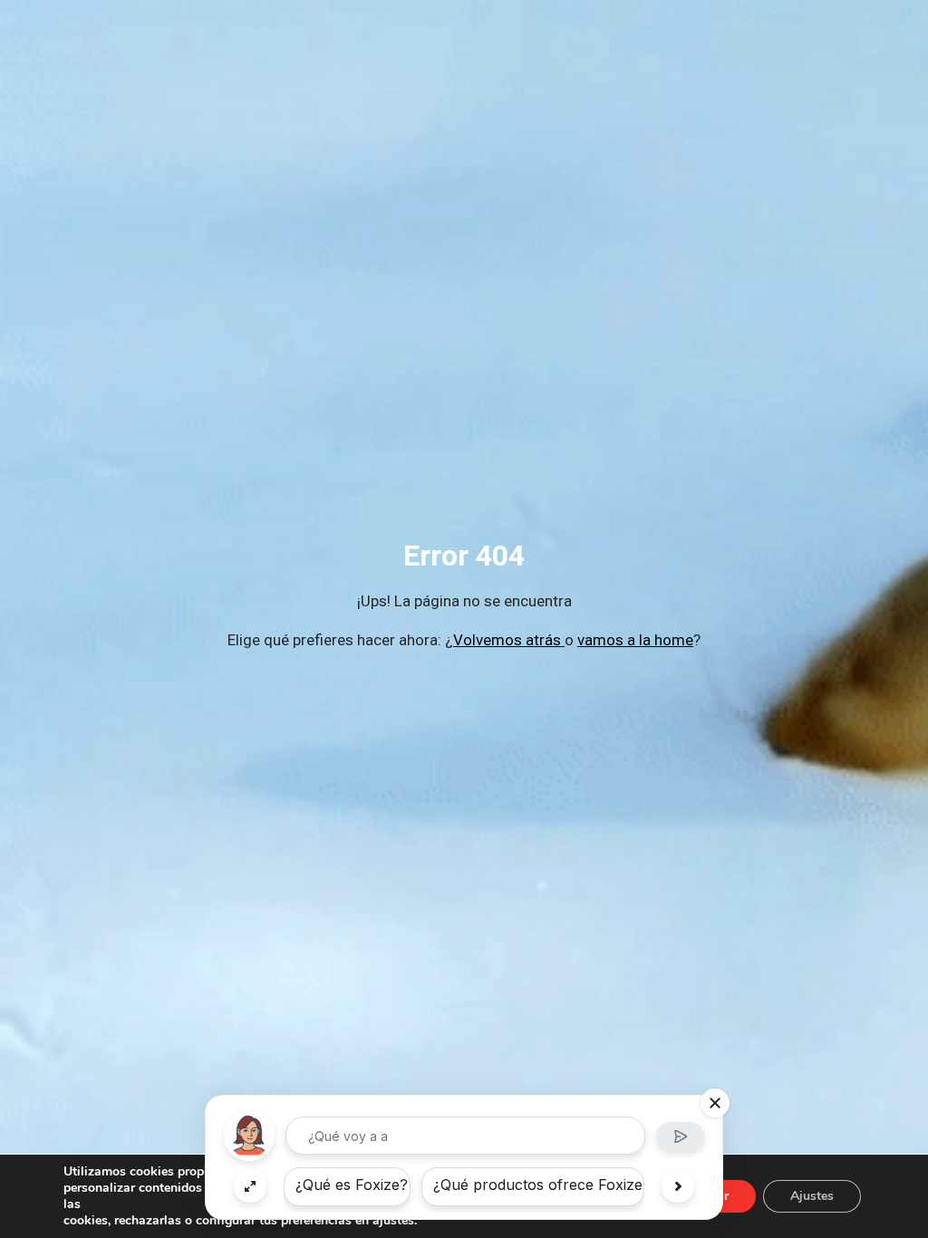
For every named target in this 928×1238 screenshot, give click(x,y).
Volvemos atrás (509, 640)
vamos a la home (635, 640)
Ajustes (812, 1195)
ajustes (393, 1221)
